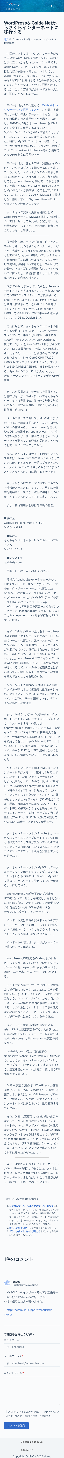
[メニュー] (58, 6)
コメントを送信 (16, 1425)
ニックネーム (12, 1339)
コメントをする (14, 1372)
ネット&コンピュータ (44, 39)
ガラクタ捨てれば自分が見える (24, 1231)
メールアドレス (13, 1356)
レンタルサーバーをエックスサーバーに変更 (31, 1205)
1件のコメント (10, 43)
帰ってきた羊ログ (18, 1227)
